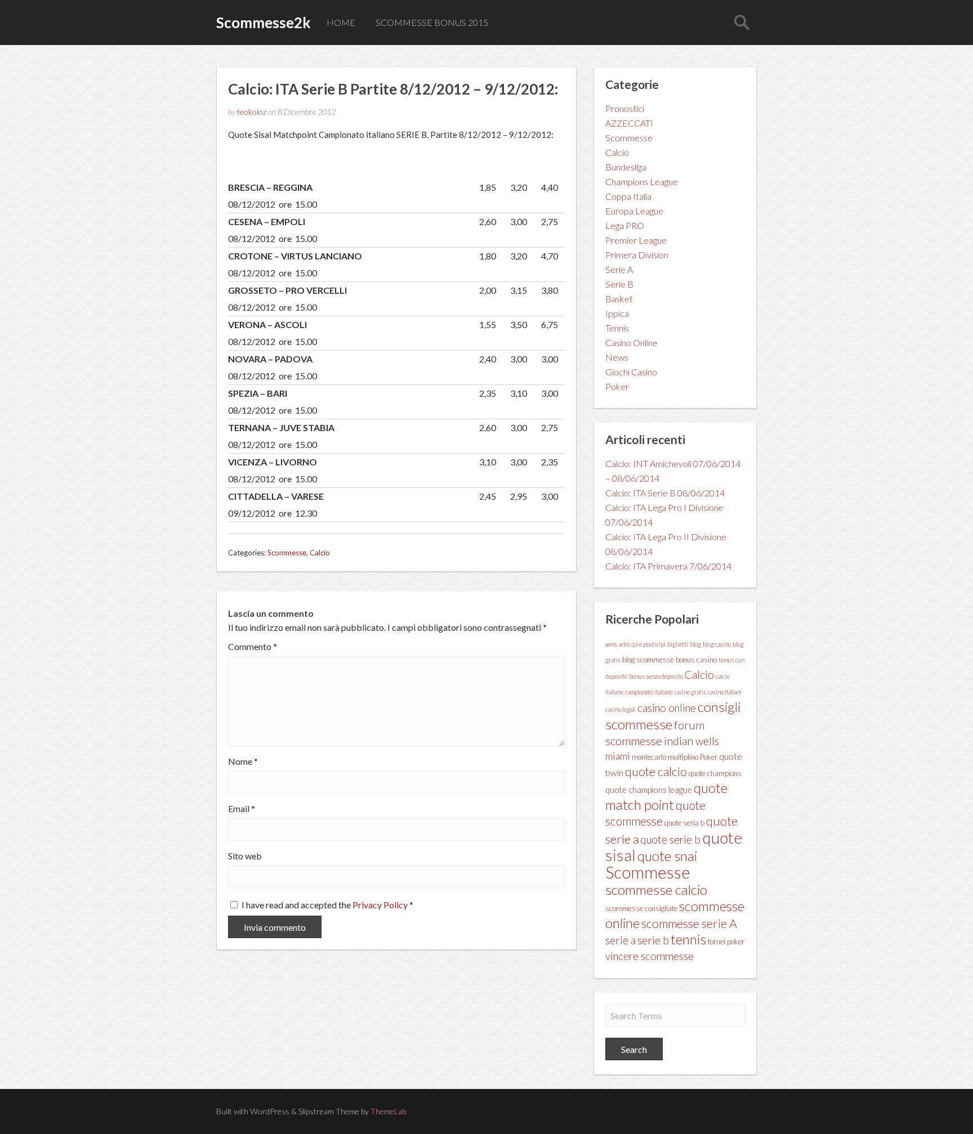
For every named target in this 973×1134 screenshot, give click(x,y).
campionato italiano (648, 692)
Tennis (617, 327)
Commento (252, 647)
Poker (617, 386)
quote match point (666, 796)
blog (695, 644)
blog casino (717, 644)
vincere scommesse (649, 956)
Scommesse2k (263, 23)
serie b (653, 940)
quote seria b (684, 822)
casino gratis (690, 692)
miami (617, 756)
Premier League (636, 240)
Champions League (641, 181)
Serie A (619, 269)
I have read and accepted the (327, 904)
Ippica (617, 313)
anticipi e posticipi (642, 644)
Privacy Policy (380, 904)
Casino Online (631, 342)
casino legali (620, 709)
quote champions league (648, 790)
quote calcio (656, 771)
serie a (620, 940)
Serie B (619, 284)
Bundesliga (625, 167)
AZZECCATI (629, 123)
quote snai (667, 856)
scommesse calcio (656, 889)
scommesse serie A (689, 923)
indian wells (691, 740)
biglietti (677, 644)
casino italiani (725, 692)
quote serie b (670, 839)
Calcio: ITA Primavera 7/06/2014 (668, 566)
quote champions (715, 773)
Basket (619, 298)
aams (611, 644)
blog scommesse (648, 659)
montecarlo (649, 756)
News (616, 357)
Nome (243, 761)
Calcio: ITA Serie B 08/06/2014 (665, 492)
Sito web (245, 856)
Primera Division (636, 254)
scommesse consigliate (641, 908)
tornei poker (726, 941)
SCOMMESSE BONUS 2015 (432, 22)
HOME (341, 22)
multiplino (683, 756)
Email (241, 809)
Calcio (320, 552)
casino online (666, 708)
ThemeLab (388, 1111)
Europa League (634, 210)
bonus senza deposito (656, 676)
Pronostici (624, 108)
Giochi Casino (631, 371)
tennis (688, 939)
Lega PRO (624, 225)
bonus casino (696, 659)
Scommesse (286, 552)
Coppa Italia (628, 196)
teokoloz (251, 111)
